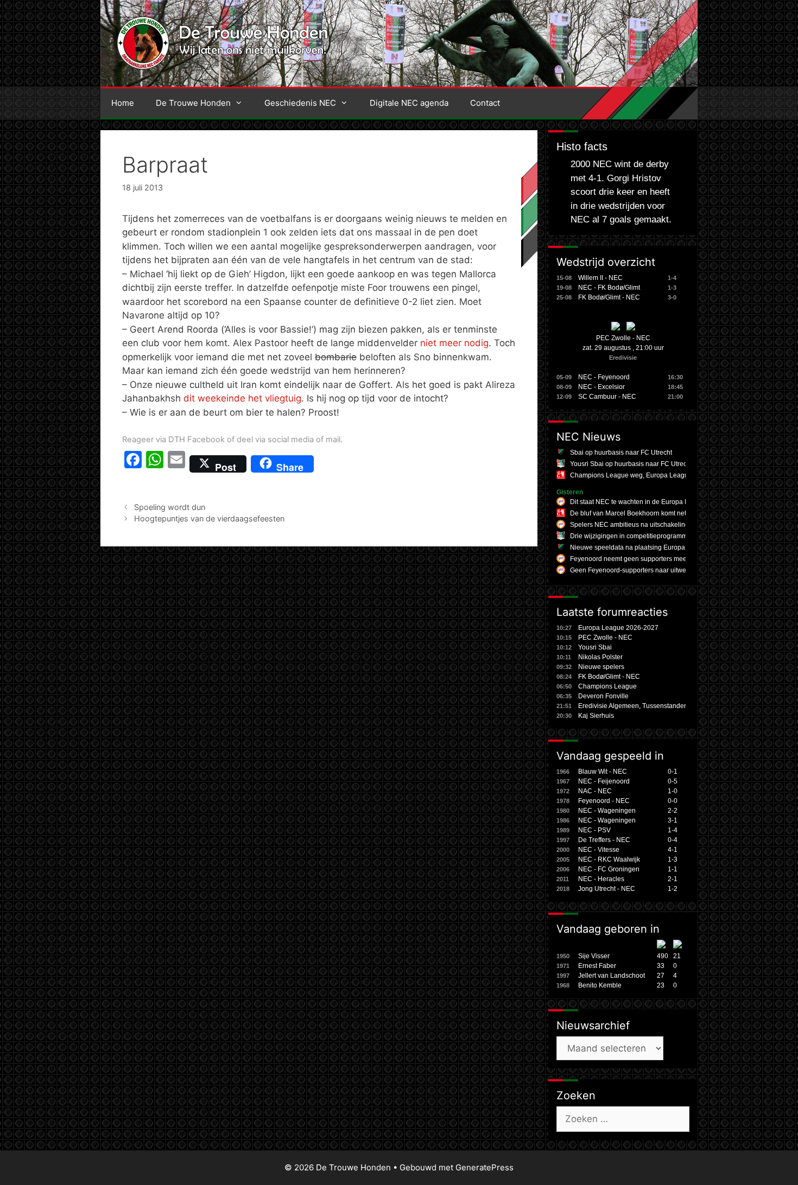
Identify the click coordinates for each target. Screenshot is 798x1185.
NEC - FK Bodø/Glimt (609, 287)
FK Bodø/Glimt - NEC (609, 297)
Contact (485, 103)
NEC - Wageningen (607, 810)
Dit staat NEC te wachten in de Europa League (638, 502)
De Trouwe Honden (193, 103)
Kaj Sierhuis (596, 715)
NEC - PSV (594, 830)
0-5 (672, 781)
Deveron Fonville (603, 696)
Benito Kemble (600, 985)
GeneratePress (484, 1167)
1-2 (672, 889)
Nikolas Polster (600, 657)
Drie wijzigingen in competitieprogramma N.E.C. (641, 536)
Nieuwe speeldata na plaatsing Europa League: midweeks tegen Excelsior (680, 547)
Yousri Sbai (595, 647)
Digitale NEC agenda (409, 103)
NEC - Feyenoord (604, 377)
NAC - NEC (595, 791)
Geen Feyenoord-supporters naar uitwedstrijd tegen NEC (654, 570)
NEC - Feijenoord (604, 781)
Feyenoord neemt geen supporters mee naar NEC (644, 559)
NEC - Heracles (601, 879)
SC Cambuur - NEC (607, 396)
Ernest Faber (597, 966)
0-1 (672, 771)
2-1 (672, 879)
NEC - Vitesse (598, 849)
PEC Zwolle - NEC (623, 338)
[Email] (176, 464)
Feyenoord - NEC (604, 801)
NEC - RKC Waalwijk (609, 859)
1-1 (672, 869)
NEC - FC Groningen (608, 869)
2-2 (672, 810)
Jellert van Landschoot (611, 975)
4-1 (672, 849)
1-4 (672, 830)
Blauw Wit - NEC (602, 771)
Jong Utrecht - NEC (606, 889)
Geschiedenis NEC (300, 103)
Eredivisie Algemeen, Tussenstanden (633, 706)
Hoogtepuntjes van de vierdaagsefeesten (209, 518)
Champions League (607, 686)
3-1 (672, 820)
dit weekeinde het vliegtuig (242, 398)
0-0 (672, 801)
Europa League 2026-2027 (618, 628)
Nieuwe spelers (601, 667)
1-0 (672, 791)
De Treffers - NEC (604, 840)
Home (122, 103)
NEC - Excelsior (601, 387)
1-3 (672, 859)
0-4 (672, 840)
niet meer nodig (454, 342)
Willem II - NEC (600, 278)
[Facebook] (133, 464)
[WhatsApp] (155, 464)
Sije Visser (594, 956)
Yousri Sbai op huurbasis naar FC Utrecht (631, 464)
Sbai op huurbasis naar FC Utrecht (621, 452)
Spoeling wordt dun (169, 507)
